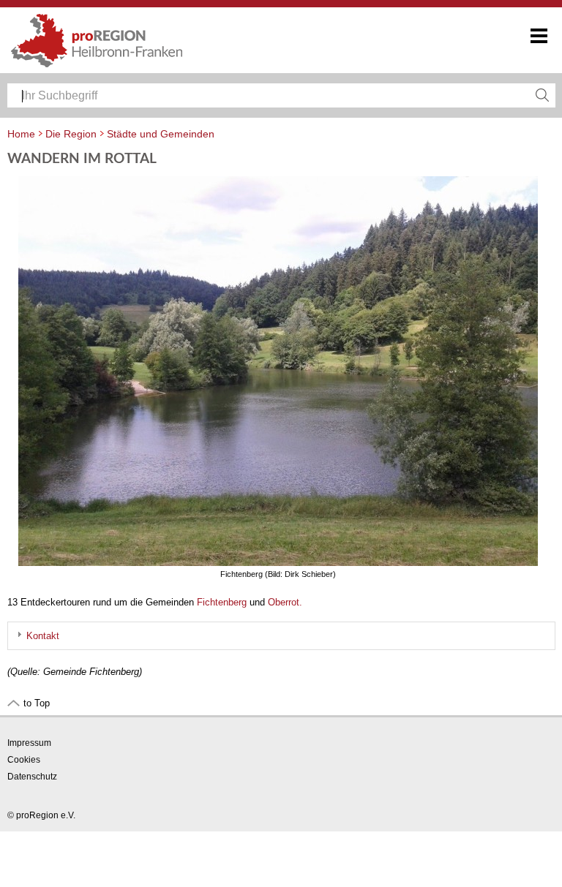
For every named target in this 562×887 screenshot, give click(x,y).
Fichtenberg (222, 602)
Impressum (29, 743)
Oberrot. (285, 602)
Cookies (23, 760)
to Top (36, 703)
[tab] (281, 636)
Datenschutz (32, 776)
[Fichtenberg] (281, 562)
